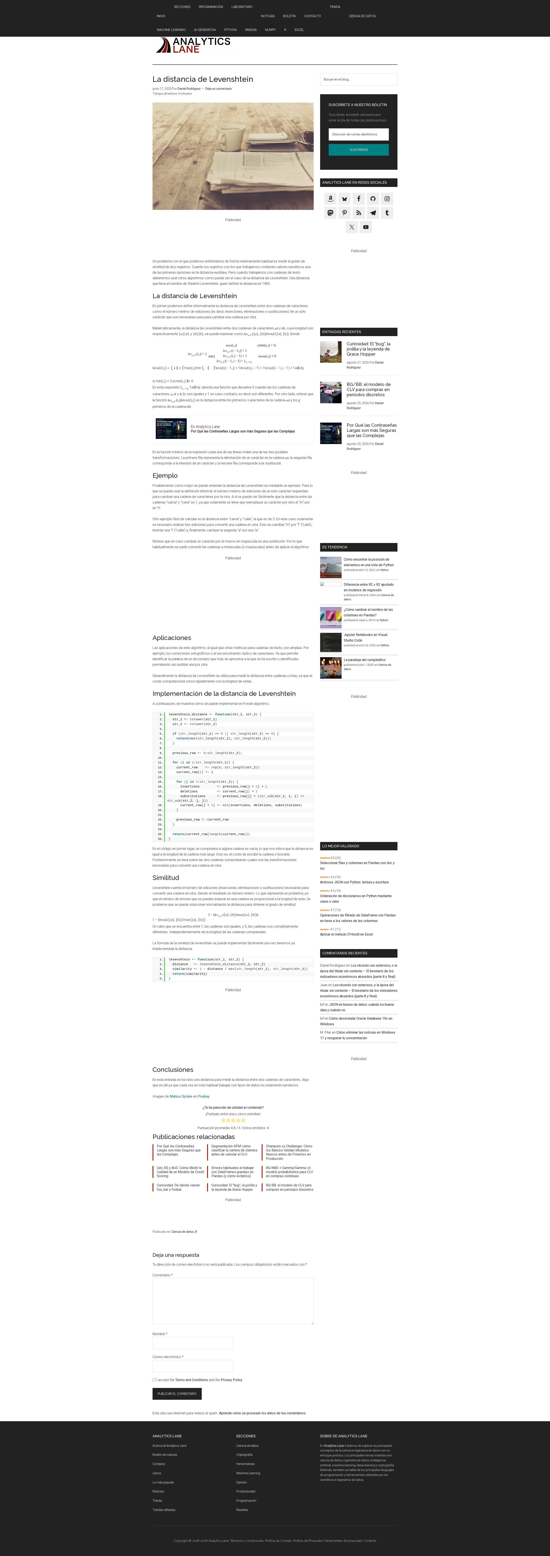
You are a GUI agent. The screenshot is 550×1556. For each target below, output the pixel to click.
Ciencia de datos (182, 1231)
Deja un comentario (218, 88)
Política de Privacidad (342, 158)
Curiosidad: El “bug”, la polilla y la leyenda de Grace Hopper (368, 349)
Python (384, 570)
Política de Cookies (278, 1540)
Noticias (158, 1491)
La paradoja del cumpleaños (365, 660)
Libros (157, 1473)
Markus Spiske (181, 1096)
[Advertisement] (319, 44)
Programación (246, 1500)
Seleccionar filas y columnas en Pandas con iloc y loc (357, 866)
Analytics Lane (193, 44)
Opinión (241, 1482)
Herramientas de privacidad (343, 1540)
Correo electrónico (168, 1357)
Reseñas (242, 1510)
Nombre (160, 1334)
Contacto (159, 1464)
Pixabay (204, 1096)
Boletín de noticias (165, 1454)
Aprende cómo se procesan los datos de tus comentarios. (262, 1413)
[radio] (223, 1121)
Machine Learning (248, 1473)
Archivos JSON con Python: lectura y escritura (354, 882)
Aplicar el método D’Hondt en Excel (346, 934)
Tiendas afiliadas (164, 1510)
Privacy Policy (231, 1380)
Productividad (245, 1491)
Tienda (157, 1500)
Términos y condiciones (247, 1540)
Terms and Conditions (191, 1380)
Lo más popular (163, 1482)
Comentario (163, 1275)
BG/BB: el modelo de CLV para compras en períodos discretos (369, 389)
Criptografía (244, 1454)
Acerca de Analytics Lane (169, 1445)
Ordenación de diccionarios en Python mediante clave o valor (356, 899)
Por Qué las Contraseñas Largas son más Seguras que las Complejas (243, 431)
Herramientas (245, 1464)
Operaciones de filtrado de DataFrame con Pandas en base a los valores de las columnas (358, 918)
